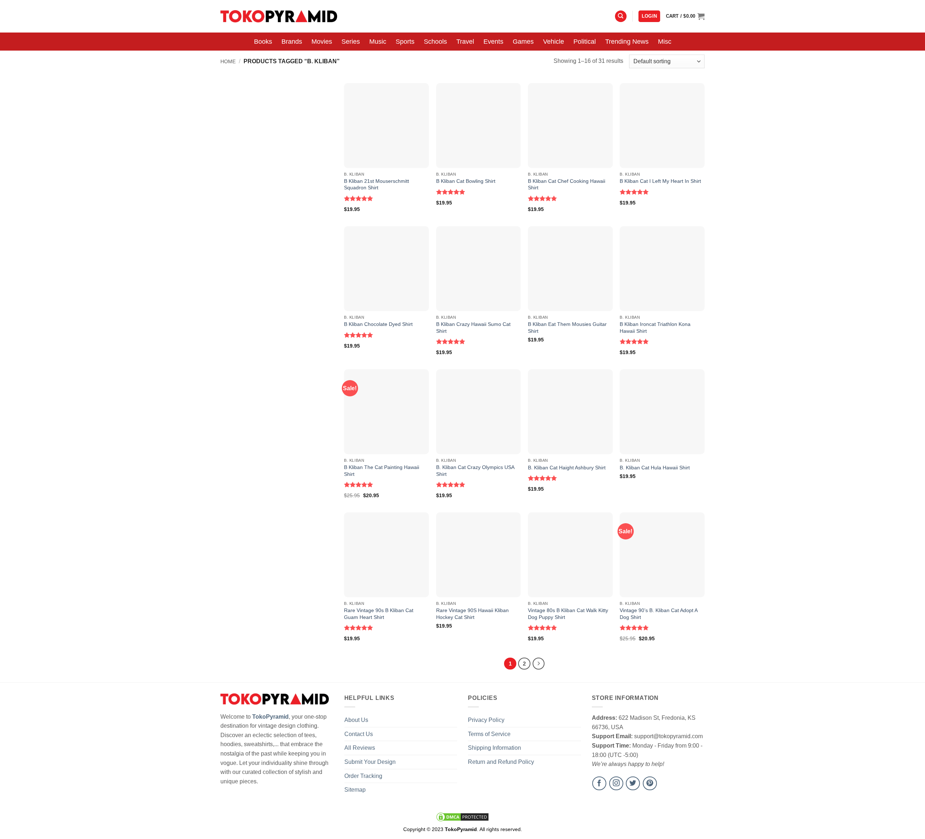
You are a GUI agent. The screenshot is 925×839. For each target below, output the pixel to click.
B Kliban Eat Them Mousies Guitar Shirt (567, 327)
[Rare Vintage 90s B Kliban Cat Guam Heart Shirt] (386, 554)
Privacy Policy (486, 720)
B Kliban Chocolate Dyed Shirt (378, 324)
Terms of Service (489, 734)
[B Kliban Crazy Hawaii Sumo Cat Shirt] (478, 268)
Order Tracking (363, 776)
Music (377, 41)
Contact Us (358, 734)
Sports (405, 41)
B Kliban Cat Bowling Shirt (465, 181)
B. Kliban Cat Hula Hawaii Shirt (655, 467)
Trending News (627, 41)
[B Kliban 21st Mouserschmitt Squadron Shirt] (386, 125)
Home (228, 61)
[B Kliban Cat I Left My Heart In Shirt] (662, 125)
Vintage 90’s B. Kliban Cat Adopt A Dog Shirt (658, 613)
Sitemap (355, 790)
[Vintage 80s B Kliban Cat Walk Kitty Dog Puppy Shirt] (570, 554)
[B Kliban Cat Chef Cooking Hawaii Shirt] (570, 125)
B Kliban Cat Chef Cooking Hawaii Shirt (566, 184)
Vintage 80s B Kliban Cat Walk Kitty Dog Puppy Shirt (568, 613)
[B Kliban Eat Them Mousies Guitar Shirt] (570, 268)
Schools (435, 41)
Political (584, 41)
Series (350, 41)
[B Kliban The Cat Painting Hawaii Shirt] (386, 411)
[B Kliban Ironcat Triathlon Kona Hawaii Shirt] (662, 268)
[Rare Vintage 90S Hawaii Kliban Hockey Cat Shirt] (478, 554)
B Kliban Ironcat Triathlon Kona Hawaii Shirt (655, 327)
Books (263, 41)
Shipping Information (494, 748)
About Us (356, 720)
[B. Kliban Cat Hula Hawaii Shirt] (662, 411)
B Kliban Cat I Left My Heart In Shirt (660, 181)
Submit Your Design (370, 762)
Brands (291, 41)
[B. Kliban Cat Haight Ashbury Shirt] (570, 411)
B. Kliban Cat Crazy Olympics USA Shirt (475, 470)
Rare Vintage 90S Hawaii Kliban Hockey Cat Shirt (472, 613)
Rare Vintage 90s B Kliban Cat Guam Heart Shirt (378, 613)
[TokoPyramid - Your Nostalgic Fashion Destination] (278, 16)
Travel (465, 41)
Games (523, 41)
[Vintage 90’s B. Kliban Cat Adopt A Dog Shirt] (662, 554)
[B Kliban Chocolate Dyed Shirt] (386, 268)
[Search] (621, 16)
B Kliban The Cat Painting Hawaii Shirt (381, 470)
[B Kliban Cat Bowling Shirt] (478, 125)
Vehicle (553, 41)
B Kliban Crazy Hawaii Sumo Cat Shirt (473, 327)
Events (493, 41)
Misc (664, 41)
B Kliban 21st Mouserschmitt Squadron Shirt (376, 184)
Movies (321, 41)
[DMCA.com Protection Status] (462, 816)
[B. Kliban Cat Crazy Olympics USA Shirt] (478, 411)
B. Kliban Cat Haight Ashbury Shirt (567, 467)
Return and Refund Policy (501, 762)
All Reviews (359, 748)
